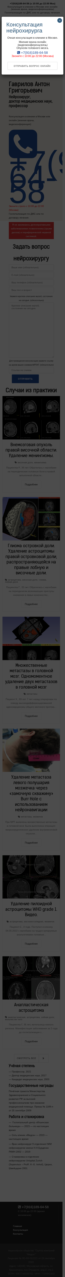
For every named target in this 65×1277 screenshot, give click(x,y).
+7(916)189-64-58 (34, 52)
